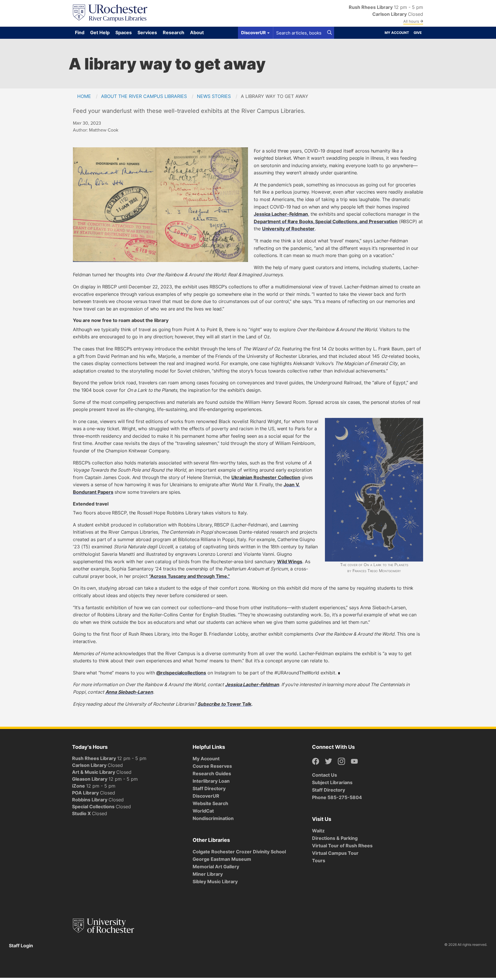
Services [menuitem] (147, 32)
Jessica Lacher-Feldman (281, 214)
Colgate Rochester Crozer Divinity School (239, 851)
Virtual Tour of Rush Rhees (342, 845)
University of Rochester (288, 228)
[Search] (329, 33)
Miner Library (208, 874)
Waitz (318, 830)
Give (418, 32)
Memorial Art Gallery (216, 866)
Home (84, 96)
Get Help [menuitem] (100, 32)
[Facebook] (315, 761)
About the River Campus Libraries (144, 96)
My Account (397, 32)
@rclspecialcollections (181, 673)
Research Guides (212, 773)
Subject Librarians (332, 782)
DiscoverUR (206, 796)
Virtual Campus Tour (335, 853)
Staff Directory (209, 788)
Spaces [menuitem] (123, 32)
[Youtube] (354, 761)
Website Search (210, 803)
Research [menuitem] (173, 32)
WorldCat (203, 811)
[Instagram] (341, 761)
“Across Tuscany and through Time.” (189, 576)
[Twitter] (328, 761)
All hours (411, 21)
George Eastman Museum (222, 859)
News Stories (214, 96)
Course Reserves (212, 766)
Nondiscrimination (213, 818)
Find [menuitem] (79, 32)
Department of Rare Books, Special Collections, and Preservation (326, 221)
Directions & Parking (335, 838)
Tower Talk (239, 704)
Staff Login (21, 945)
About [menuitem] (197, 32)
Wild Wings (289, 561)
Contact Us (324, 775)
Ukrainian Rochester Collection (265, 477)
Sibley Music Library (215, 881)
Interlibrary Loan (211, 781)
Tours (318, 860)
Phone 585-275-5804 (337, 797)
